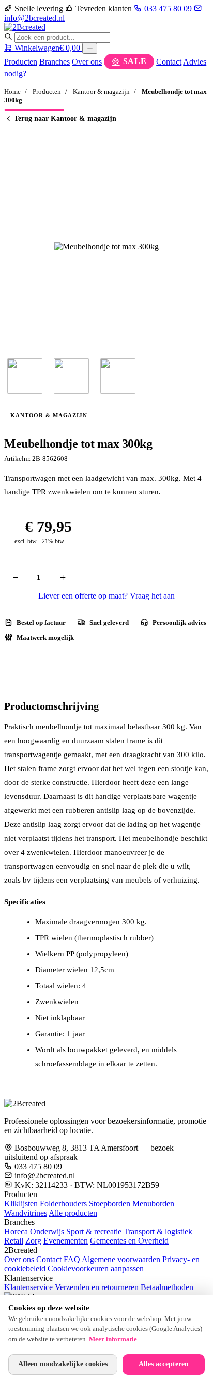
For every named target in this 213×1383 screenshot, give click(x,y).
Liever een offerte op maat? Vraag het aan (106, 595)
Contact (168, 61)
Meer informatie (113, 1339)
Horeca (16, 1231)
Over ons (87, 61)
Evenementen (65, 1240)
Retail (13, 1240)
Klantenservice (28, 1287)
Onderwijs (47, 1231)
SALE (135, 61)
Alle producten (73, 1212)
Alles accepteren (164, 1364)
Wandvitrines (25, 1212)
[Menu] (89, 48)
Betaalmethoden (167, 1287)
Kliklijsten (21, 1203)
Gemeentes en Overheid (129, 1240)
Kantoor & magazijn (101, 92)
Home (12, 92)
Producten (20, 61)
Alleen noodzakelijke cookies (63, 1364)
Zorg (33, 1240)
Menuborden (153, 1203)
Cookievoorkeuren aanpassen (96, 1268)
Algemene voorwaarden (121, 1259)
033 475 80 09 (167, 8)
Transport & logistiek (158, 1231)
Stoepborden (109, 1203)
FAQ (72, 1259)
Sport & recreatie (93, 1231)
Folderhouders (63, 1203)
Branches (54, 61)
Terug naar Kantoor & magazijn (65, 118)
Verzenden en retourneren (97, 1287)
